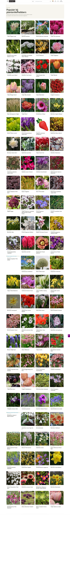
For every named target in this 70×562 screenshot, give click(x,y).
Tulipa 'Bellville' (54, 75)
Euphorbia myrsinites (26, 152)
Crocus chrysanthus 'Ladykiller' (11, 252)
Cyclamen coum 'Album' (12, 75)
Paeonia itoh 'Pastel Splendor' (40, 252)
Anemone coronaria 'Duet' (27, 487)
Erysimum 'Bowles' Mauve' (42, 408)
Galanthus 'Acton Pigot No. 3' (27, 428)
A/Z (33, 1)
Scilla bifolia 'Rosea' (40, 310)
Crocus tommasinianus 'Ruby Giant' (27, 133)
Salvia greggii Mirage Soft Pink (27, 370)
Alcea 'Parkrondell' (40, 191)
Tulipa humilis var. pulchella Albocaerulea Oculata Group (28, 212)
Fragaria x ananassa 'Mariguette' (40, 133)
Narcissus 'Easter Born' (12, 152)
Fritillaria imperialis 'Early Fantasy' (12, 370)
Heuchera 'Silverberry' (55, 152)
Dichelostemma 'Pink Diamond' (11, 507)
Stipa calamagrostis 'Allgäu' (13, 114)
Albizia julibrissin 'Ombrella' (42, 36)
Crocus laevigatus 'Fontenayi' (54, 389)
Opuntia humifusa (26, 36)
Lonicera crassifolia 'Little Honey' (56, 212)
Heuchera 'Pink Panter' (27, 75)
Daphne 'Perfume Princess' (42, 232)
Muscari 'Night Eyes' (11, 349)
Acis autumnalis (39, 428)
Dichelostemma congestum (42, 467)
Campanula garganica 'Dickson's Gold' (55, 233)
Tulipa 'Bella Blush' (40, 94)
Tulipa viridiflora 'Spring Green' (41, 291)
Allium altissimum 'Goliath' (27, 506)
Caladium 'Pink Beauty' (56, 369)
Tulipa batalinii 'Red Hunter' (40, 76)
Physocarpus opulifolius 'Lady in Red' (56, 192)
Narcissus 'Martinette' (55, 487)
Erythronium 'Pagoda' (26, 467)
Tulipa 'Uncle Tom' (40, 152)
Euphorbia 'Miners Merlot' (56, 133)
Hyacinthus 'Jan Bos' (26, 251)
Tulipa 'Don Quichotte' (55, 36)
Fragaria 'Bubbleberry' (26, 389)
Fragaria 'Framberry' (55, 94)
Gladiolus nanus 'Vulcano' (27, 171)
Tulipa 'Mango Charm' (12, 94)
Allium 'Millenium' (25, 349)
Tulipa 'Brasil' (24, 114)
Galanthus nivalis (40, 447)
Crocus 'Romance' (40, 55)
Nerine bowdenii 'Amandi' (56, 310)
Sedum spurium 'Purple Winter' (12, 448)
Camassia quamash (26, 408)
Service (58, 1)
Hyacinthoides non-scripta (56, 408)
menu (7, 1)
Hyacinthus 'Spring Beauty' (56, 330)
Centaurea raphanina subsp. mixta (12, 172)
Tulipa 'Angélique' (54, 55)
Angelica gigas (10, 211)
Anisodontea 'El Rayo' (40, 114)
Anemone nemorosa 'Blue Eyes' (27, 330)
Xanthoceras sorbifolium (27, 271)
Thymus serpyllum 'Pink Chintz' (12, 259)
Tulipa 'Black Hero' (11, 389)
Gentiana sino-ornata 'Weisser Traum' (11, 56)
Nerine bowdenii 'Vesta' (12, 330)
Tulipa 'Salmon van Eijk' (56, 506)
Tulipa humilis (39, 349)
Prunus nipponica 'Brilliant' (27, 232)
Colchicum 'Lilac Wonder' (41, 171)
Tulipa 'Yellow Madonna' (12, 290)
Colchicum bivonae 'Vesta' (27, 290)
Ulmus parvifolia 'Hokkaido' (42, 389)
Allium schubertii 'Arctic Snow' (41, 507)
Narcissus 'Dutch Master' (56, 467)
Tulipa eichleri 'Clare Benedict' (40, 330)
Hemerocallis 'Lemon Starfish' (55, 291)
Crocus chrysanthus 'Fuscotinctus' (40, 370)
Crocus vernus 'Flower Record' (55, 252)
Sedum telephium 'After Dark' (12, 192)
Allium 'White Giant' (40, 271)
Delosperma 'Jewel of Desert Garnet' (11, 416)
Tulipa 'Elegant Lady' (11, 36)
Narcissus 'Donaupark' (12, 310)
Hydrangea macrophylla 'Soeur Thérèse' (27, 56)
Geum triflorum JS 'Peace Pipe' (56, 448)
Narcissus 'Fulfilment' (55, 428)
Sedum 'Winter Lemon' (12, 133)
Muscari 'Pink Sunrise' (26, 447)
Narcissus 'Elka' (10, 232)
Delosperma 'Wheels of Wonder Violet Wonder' (41, 487)
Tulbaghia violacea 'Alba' (12, 408)
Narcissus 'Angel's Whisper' (56, 114)
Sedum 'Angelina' (25, 191)
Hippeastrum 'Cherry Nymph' (26, 311)
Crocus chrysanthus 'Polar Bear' (13, 487)
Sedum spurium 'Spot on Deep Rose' (56, 172)
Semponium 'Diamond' (55, 271)
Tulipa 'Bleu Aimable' (26, 94)
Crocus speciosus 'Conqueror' (40, 212)
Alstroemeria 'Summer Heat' (55, 350)
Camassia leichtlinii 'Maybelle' (11, 468)
